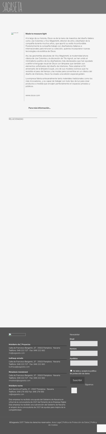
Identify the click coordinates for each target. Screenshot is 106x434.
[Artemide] (60, 227)
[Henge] (31, 134)
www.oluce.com (33, 95)
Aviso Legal (56, 422)
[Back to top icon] (93, 428)
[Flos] (90, 227)
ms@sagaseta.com (17, 353)
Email (72, 339)
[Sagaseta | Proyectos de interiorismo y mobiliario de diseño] (12, 7)
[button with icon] (74, 390)
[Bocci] (16, 131)
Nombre (73, 349)
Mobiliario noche (16, 386)
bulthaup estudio (16, 358)
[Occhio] (75, 227)
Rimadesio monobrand (18, 372)
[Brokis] (45, 227)
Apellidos (74, 358)
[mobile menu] (102, 7)
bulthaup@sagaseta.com (19, 367)
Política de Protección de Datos (76, 422)
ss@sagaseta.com (16, 394)
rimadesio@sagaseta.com (19, 380)
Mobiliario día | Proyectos (19, 344)
